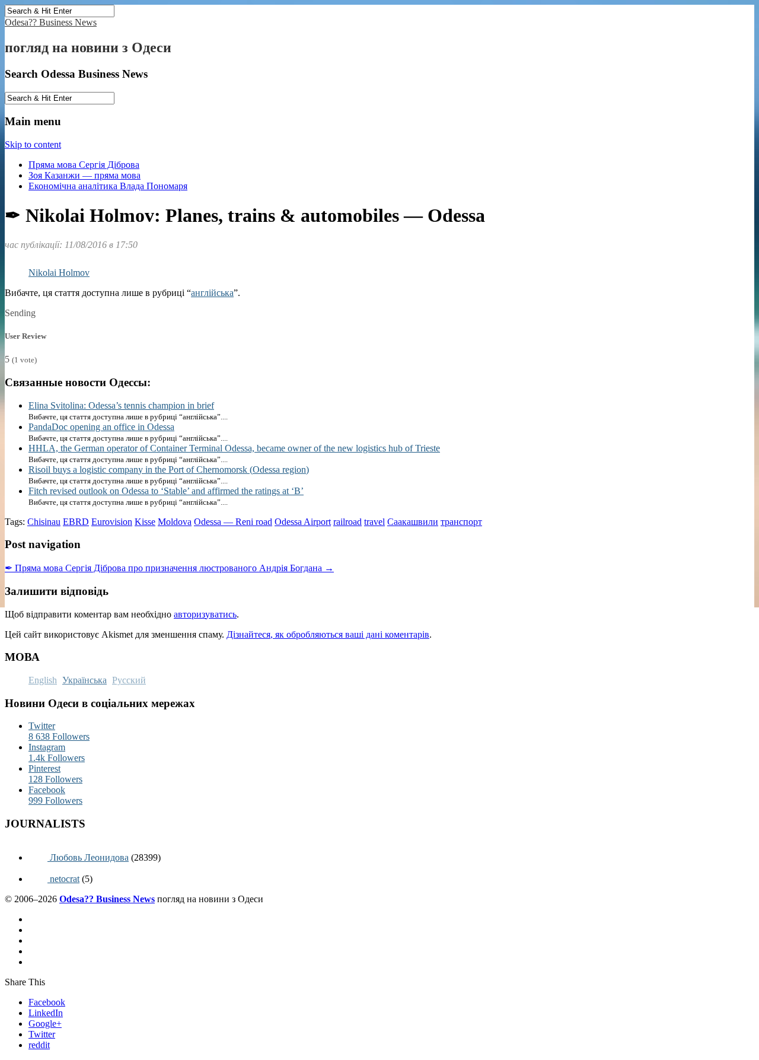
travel (374, 522)
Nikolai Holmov (59, 273)
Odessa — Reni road (233, 522)
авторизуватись (205, 614)
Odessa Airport (303, 522)
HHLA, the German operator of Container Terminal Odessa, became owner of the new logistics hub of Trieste (234, 448)
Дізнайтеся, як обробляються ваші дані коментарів (328, 634)
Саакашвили (412, 522)
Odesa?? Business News (51, 22)
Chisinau (43, 522)
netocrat (63, 879)
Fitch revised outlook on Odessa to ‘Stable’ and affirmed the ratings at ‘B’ (166, 491)
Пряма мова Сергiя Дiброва (83, 165)
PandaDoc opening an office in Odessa (101, 427)
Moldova (175, 522)
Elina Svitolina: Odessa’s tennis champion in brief (121, 405)
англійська (212, 293)
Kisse (145, 522)
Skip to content (33, 144)
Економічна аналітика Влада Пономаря (107, 186)
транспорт (461, 522)
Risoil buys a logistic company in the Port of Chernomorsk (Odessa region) (168, 469)
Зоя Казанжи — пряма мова (84, 175)
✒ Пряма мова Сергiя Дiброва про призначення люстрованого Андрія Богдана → (169, 568)
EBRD (76, 522)
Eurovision (111, 522)
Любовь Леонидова (88, 857)
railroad (347, 522)
